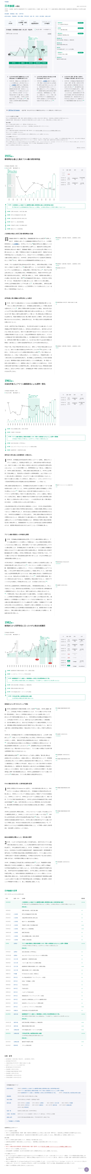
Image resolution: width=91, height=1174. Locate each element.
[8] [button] (16, 308)
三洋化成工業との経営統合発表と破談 (32, 1033)
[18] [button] (5, 742)
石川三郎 (16, 959)
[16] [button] (35, 708)
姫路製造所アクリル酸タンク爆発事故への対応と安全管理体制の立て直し (41, 1014)
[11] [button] (16, 490)
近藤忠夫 (16, 1010)
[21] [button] (10, 774)
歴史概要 (7, 13)
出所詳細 (49, 33)
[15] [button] (5, 593)
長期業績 (12, 13)
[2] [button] (32, 243)
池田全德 (16, 1014)
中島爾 (15, 973)
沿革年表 (21, 13)
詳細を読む (25, 906)
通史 (17, 13)
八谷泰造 (14, 85)
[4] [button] (23, 266)
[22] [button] (13, 801)
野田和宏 (16, 1045)
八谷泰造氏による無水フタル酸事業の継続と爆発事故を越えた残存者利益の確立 (43, 902)
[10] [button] (39, 351)
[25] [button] (35, 862)
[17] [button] (10, 737)
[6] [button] (23, 277)
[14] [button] (46, 581)
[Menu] (86, 1169)
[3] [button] (12, 259)
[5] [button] (42, 269)
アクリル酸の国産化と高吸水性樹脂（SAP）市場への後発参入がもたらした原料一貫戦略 (45, 943)
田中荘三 (16, 977)
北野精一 (16, 943)
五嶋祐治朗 (16, 1029)
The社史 (7, 1)
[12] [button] (26, 564)
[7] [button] (31, 283)
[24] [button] (35, 816)
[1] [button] (45, 238)
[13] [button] (34, 575)
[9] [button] (40, 349)
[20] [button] (18, 754)
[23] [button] (47, 814)
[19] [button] (29, 745)
